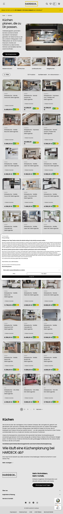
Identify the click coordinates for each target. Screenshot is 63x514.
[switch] (57, 508)
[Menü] (60, 499)
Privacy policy (5, 236)
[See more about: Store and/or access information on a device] (59, 270)
